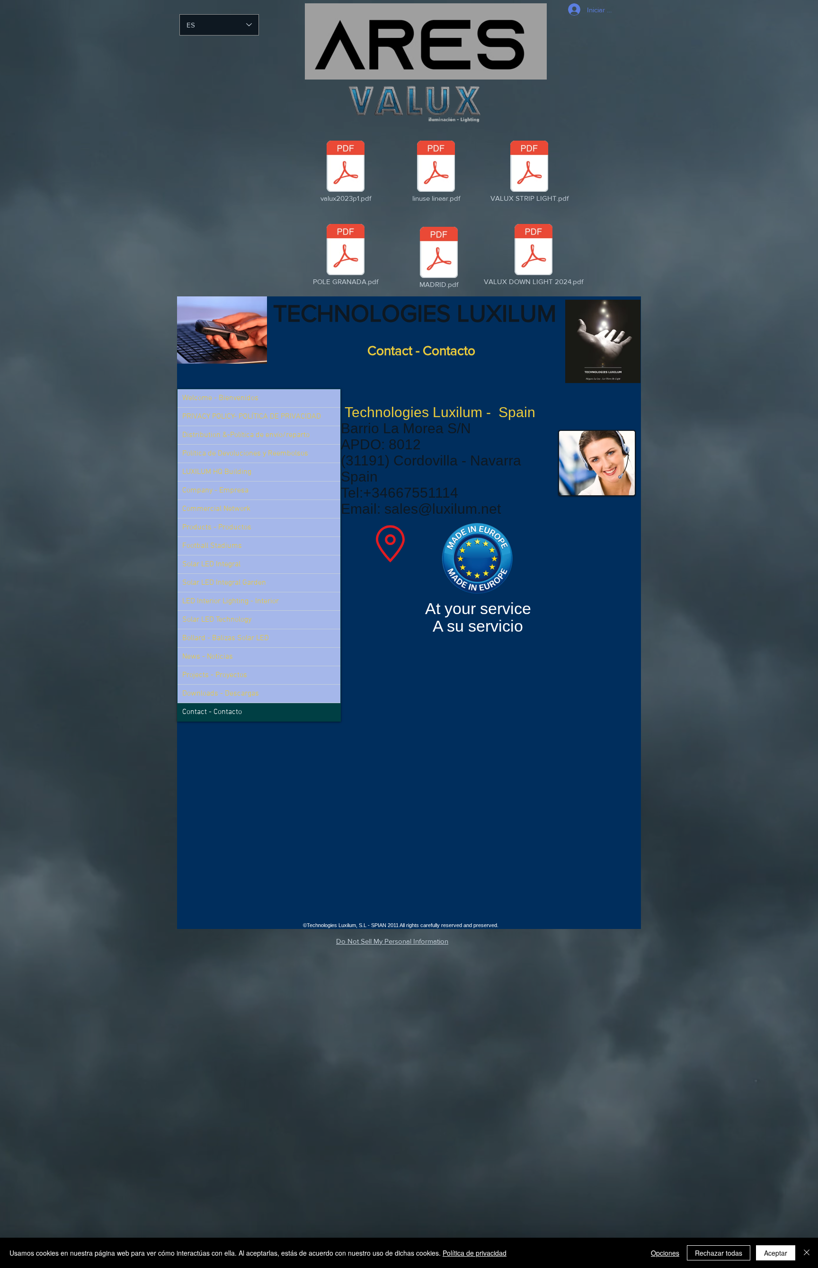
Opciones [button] (665, 1253)
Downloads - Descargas (220, 693)
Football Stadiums (212, 546)
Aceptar (775, 1253)
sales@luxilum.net (442, 509)
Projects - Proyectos (214, 675)
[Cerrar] (806, 1252)
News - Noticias (207, 656)
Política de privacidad (475, 1253)
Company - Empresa (215, 490)
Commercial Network (216, 509)
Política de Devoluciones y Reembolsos (245, 453)
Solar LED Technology (216, 620)
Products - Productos (216, 527)
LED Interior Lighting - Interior (230, 601)
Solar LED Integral (211, 564)
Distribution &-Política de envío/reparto (246, 435)
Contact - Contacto (212, 712)
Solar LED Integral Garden (224, 583)
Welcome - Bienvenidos (220, 398)
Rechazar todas (718, 1253)
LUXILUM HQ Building (216, 472)
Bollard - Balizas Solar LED (225, 638)
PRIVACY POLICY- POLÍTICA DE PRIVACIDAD (251, 416)
